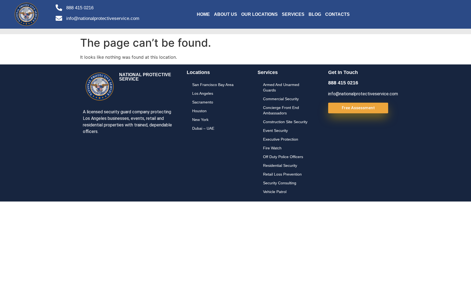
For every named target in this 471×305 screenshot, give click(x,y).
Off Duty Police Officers (283, 157)
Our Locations (259, 14)
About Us (225, 14)
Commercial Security (281, 99)
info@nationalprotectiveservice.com (102, 18)
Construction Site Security (285, 122)
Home (203, 14)
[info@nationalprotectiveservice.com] (59, 18)
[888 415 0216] (59, 7)
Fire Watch (272, 148)
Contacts (337, 14)
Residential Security (280, 165)
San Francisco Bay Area (213, 84)
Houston (199, 111)
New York (200, 119)
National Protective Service (145, 76)
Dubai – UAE (203, 128)
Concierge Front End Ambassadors (281, 110)
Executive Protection (280, 139)
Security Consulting (279, 183)
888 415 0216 (79, 7)
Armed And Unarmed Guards (281, 87)
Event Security (275, 130)
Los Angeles (202, 93)
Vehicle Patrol (274, 191)
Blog (315, 14)
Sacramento (202, 102)
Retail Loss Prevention (282, 174)
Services (293, 14)
